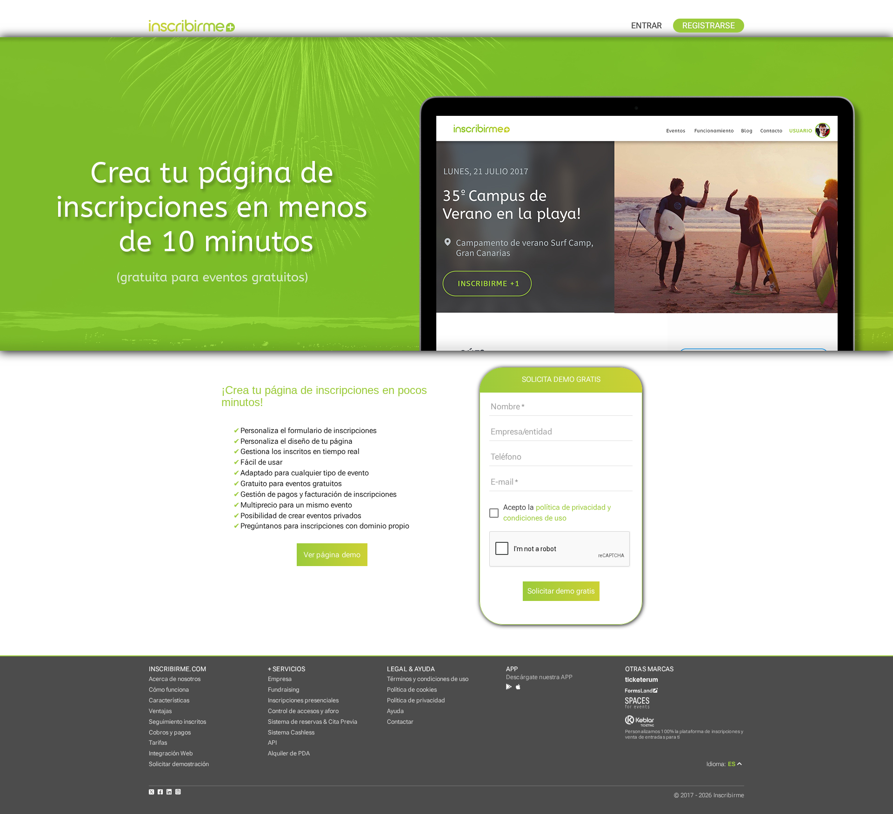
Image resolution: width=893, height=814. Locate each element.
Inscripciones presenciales (303, 700)
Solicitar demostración (179, 764)
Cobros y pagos (170, 732)
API (272, 742)
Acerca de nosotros (174, 678)
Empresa (280, 678)
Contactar (400, 721)
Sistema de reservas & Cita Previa (312, 721)
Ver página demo (332, 554)
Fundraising (284, 689)
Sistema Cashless (291, 732)
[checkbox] (561, 513)
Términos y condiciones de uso (427, 678)
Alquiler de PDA (289, 753)
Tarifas (158, 742)
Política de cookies (412, 689)
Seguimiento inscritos (177, 721)
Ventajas (160, 710)
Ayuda (395, 710)
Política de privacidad (416, 700)
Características (169, 700)
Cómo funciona (169, 689)
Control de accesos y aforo (303, 710)
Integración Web (171, 753)
